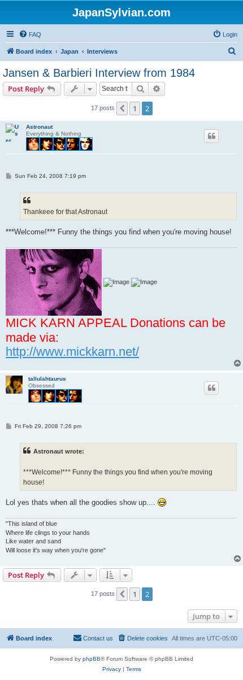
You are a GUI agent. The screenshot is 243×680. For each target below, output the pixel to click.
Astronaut (39, 127)
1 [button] (135, 108)
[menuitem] (30, 34)
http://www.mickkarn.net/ (72, 352)
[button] (122, 108)
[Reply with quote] (211, 136)
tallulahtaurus (47, 379)
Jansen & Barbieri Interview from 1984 (99, 73)
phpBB (92, 659)
